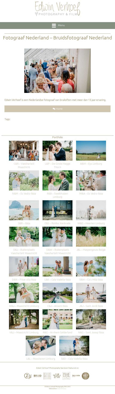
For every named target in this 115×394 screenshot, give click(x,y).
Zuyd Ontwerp (61, 388)
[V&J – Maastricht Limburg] (23, 310)
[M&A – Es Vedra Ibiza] (91, 171)
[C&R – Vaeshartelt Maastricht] (23, 142)
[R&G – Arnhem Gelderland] (57, 310)
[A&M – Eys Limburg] (91, 142)
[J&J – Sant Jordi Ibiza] (91, 284)
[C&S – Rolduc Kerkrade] (57, 201)
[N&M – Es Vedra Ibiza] (23, 171)
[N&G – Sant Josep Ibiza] (91, 310)
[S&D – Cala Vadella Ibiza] (74, 337)
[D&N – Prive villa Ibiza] (23, 257)
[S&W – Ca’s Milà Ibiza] (91, 257)
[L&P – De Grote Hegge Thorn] (57, 142)
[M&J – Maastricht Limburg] (23, 284)
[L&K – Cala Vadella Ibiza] (57, 257)
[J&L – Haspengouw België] (91, 228)
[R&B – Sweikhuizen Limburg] (57, 171)
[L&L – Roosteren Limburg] (40, 337)
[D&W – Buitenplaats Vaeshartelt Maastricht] (57, 228)
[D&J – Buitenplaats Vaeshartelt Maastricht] (23, 228)
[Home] (57, 8)
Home (59, 108)
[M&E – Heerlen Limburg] (91, 201)
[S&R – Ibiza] (23, 201)
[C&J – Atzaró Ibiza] (57, 284)
